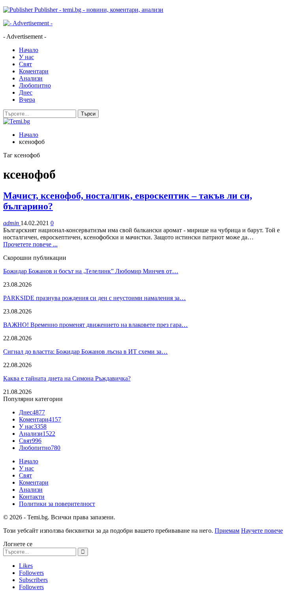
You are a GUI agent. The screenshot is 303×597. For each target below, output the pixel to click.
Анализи (31, 78)
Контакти (32, 496)
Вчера (27, 99)
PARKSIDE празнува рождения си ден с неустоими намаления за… (94, 298)
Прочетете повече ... (30, 244)
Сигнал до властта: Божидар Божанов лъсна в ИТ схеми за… (85, 351)
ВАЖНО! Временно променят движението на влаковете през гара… (95, 324)
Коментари (34, 71)
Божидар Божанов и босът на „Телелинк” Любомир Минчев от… (90, 271)
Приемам (227, 530)
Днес (25, 92)
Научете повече (262, 530)
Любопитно (35, 85)
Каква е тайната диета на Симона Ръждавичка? (67, 378)
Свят (25, 64)
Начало (28, 50)
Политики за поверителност (57, 503)
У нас (26, 57)
